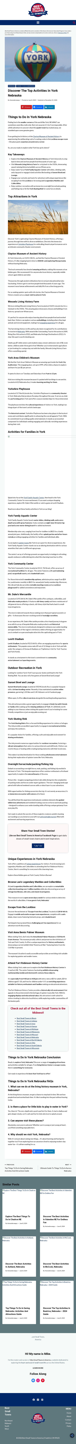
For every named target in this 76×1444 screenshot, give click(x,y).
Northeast (9, 1421)
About (69, 1416)
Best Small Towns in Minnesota (28, 1032)
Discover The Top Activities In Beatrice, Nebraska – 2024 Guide (56, 1311)
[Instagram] (38, 1400)
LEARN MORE (38, 1368)
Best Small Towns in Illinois (26, 1018)
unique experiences (34, 864)
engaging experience (47, 323)
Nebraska (11, 86)
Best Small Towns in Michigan (27, 1029)
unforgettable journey (48, 817)
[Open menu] (38, 23)
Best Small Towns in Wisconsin (28, 1048)
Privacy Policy (68, 1424)
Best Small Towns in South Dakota (29, 1045)
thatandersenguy (15, 100)
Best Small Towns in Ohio (26, 1043)
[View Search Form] (74, 22)
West (7, 1429)
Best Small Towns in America (40, 1360)
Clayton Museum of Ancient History (46, 136)
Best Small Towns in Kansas (27, 1026)
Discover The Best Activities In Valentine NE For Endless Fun (56, 1219)
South (7, 1426)
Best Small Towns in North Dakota (29, 1040)
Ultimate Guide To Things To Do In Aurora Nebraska (55, 1168)
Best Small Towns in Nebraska (28, 1037)
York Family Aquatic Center (34, 498)
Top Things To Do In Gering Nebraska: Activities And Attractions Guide (19, 1168)
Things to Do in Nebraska (25, 86)
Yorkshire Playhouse (25, 244)
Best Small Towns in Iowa (26, 1024)
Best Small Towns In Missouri (27, 1035)
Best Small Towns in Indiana (27, 1021)
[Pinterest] (42, 1400)
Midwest (8, 1423)
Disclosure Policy (62, 33)
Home (69, 1413)
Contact (68, 1420)
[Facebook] (34, 1400)
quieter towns (24, 543)
